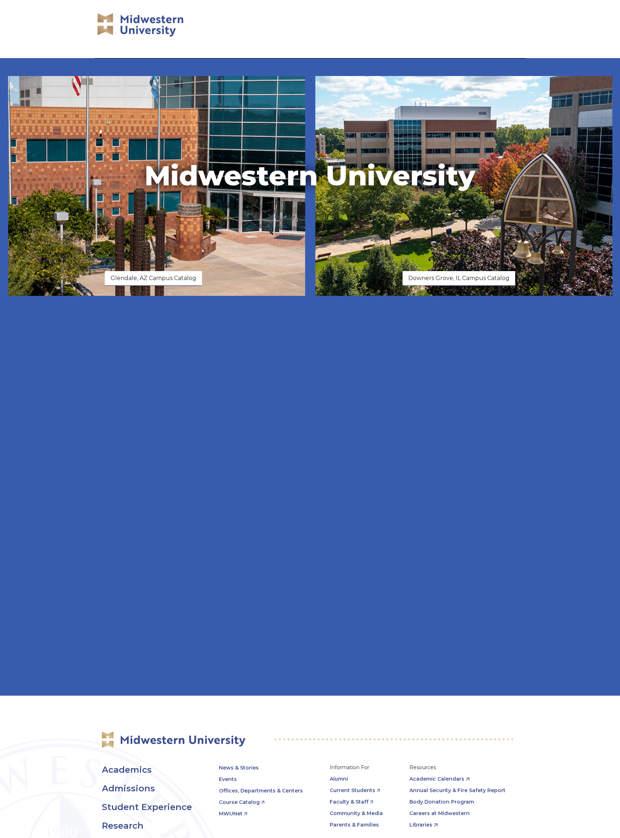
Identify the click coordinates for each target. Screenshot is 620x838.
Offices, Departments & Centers (261, 790)
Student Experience (147, 807)
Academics (127, 769)
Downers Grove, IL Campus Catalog (458, 278)
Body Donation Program (441, 802)
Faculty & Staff (349, 802)
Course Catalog (239, 802)
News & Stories (239, 767)
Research (123, 825)
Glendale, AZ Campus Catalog (153, 278)
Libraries (420, 825)
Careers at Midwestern (439, 813)
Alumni (339, 779)
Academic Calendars (436, 779)
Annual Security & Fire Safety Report (457, 790)
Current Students (352, 790)
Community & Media (356, 813)
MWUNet (231, 813)
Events (228, 779)
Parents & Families (354, 825)
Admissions (128, 788)
